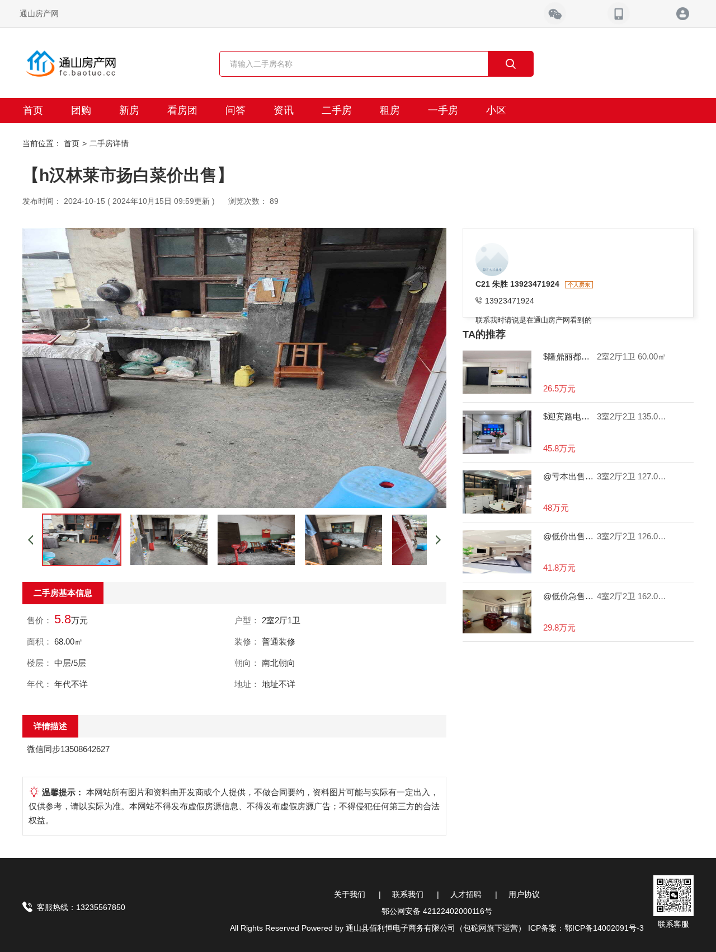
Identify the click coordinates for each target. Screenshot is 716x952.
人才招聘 (466, 894)
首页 (33, 110)
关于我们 (349, 894)
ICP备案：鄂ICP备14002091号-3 (586, 927)
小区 (496, 110)
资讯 (284, 110)
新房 (129, 110)
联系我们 (407, 894)
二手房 (337, 110)
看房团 (182, 110)
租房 (390, 110)
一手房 (443, 110)
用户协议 (524, 894)
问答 (235, 110)
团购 (81, 110)
